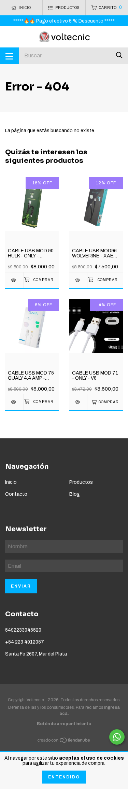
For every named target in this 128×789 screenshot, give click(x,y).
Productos (81, 482)
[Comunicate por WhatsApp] (117, 737)
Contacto (16, 494)
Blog (74, 494)
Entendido (64, 777)
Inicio (11, 482)
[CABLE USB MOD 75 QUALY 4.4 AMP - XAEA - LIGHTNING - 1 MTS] (14, 402)
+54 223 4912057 (24, 642)
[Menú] (9, 55)
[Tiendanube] (64, 741)
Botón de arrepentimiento (64, 723)
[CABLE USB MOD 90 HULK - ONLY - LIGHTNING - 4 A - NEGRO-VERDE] (14, 280)
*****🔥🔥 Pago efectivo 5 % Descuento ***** (64, 21)
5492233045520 (23, 630)
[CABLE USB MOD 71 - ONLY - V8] (78, 402)
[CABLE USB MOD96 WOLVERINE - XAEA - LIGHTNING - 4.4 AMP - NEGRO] (78, 280)
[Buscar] (119, 55)
